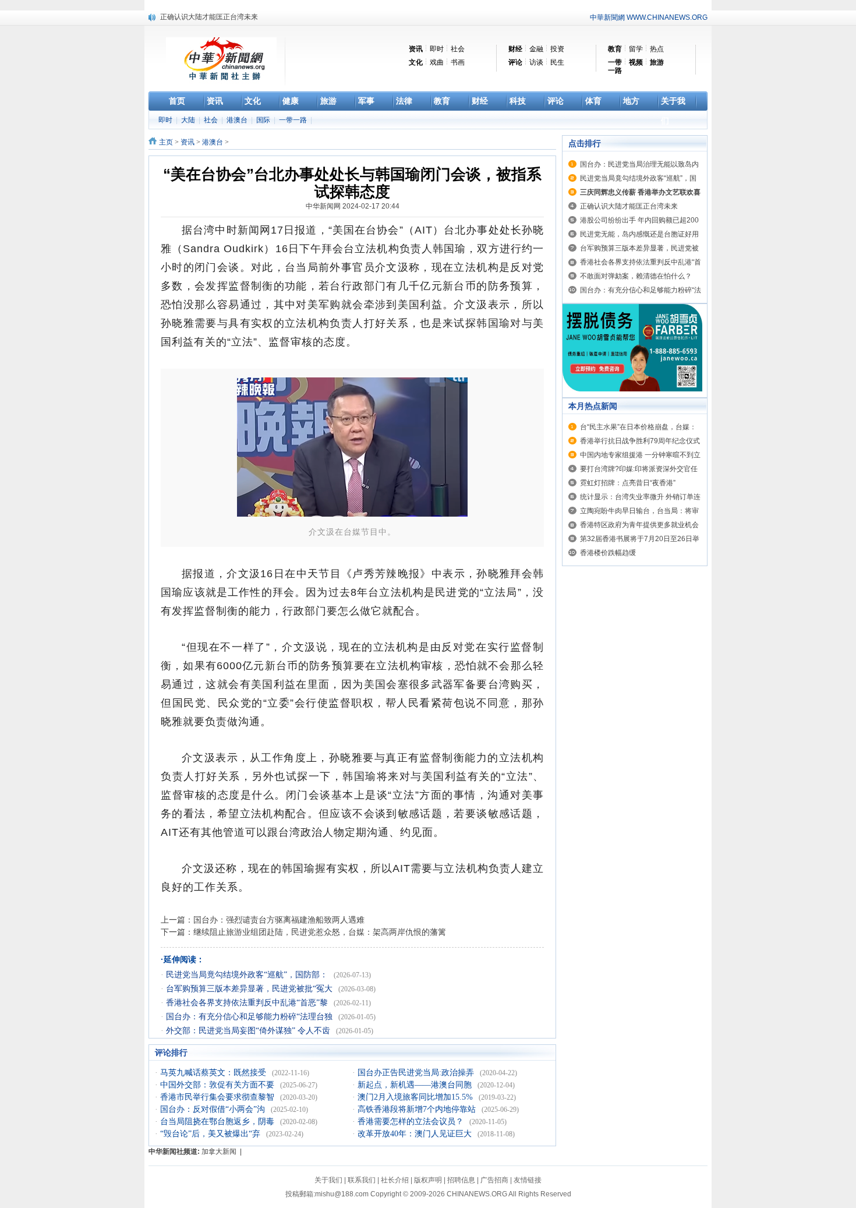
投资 (557, 49)
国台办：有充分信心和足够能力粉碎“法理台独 (250, 1016)
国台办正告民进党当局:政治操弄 (417, 1072)
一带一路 (294, 120)
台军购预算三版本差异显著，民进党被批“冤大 (250, 988)
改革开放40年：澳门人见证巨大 (416, 1133)
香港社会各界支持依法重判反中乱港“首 (640, 262)
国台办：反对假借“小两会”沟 (213, 1109)
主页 (166, 142)
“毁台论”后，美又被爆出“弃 (211, 1133)
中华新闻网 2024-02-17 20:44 (352, 206)
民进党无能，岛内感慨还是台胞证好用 (639, 234)
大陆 (189, 120)
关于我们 (328, 1180)
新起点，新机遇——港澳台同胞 (416, 1084)
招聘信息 (461, 1180)
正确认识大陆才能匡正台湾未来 (209, 17)
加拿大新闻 (218, 1151)
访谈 (536, 62)
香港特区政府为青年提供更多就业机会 (639, 525)
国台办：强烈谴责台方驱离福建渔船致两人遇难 (279, 919)
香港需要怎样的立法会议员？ (412, 1121)
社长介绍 (395, 1180)
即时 (437, 49)
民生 (557, 62)
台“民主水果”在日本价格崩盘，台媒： (638, 427)
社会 (458, 49)
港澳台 (238, 120)
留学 (636, 49)
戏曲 (437, 62)
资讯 (187, 142)
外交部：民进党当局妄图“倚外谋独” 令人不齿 (249, 1030)
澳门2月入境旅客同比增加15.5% (416, 1097)
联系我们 (362, 1180)
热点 (657, 49)
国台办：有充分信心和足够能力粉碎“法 (640, 290)
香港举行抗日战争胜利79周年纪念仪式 (640, 441)
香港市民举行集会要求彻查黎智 (218, 1097)
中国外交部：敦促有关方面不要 (218, 1084)
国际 (264, 120)
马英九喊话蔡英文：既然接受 (214, 1072)
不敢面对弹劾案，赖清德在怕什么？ (636, 276)
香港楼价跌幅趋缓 (608, 553)
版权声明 (428, 1180)
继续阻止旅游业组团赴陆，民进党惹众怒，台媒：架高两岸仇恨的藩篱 (319, 932)
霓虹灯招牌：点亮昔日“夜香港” (627, 483)
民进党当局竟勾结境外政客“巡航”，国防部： (248, 974)
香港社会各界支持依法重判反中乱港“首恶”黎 (248, 1002)
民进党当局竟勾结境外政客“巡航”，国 (638, 178)
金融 (536, 49)
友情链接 (528, 1180)
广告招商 (494, 1180)
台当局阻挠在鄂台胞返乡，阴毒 (218, 1121)
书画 (458, 62)
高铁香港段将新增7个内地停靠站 (418, 1109)
